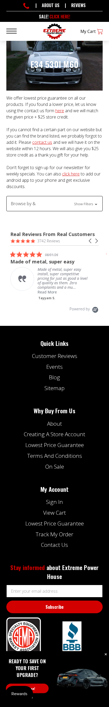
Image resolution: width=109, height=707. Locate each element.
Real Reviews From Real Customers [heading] (52, 234)
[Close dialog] (106, 654)
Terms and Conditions (54, 455)
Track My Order (54, 534)
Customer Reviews (54, 356)
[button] (54, 203)
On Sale (54, 466)
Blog (54, 377)
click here (71, 174)
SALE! (54, 16)
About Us (51, 5)
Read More (47, 291)
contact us (42, 142)
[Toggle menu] (14, 30)
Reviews (78, 5)
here (59, 111)
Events (54, 366)
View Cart (54, 512)
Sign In (54, 501)
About (54, 423)
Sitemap (54, 388)
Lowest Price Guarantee (54, 445)
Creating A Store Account (54, 434)
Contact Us (54, 544)
